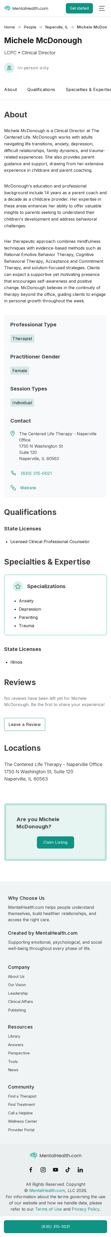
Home (9, 27)
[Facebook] (31, 1170)
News (13, 1069)
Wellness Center (22, 1121)
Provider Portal (21, 1129)
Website (28, 487)
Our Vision (17, 984)
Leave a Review (25, 724)
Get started (79, 8)
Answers (15, 1044)
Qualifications (41, 89)
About (10, 89)
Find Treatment (21, 1104)
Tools (13, 1061)
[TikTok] (68, 1170)
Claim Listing (55, 842)
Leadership (18, 993)
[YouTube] (55, 1170)
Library (14, 1036)
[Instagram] (43, 1170)
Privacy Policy (85, 1209)
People (30, 27)
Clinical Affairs (20, 1001)
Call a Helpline (20, 1113)
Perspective (19, 1053)
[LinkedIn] (80, 1170)
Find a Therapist (22, 1096)
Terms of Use (48, 1209)
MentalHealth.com (47, 1190)
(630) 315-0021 (36, 473)
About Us (16, 976)
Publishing (17, 1010)
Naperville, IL (56, 27)
